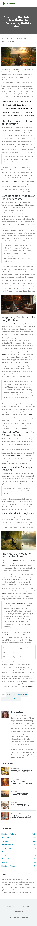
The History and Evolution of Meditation (17, 101)
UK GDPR (25, 909)
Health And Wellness (18, 834)
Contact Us (18, 911)
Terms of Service (24, 906)
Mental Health (18, 837)
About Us (10, 906)
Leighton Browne (28, 69)
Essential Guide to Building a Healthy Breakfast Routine (21, 771)
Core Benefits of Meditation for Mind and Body (19, 105)
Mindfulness (18, 852)
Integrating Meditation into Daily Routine (17, 108)
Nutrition (18, 855)
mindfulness (15, 699)
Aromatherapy (18, 848)
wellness (5, 699)
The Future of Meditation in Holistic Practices (18, 116)
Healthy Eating (18, 841)
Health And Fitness (18, 866)
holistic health (22, 694)
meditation (11, 694)
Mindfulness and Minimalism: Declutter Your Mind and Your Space (21, 782)
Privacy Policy (14, 909)
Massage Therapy (18, 859)
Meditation (18, 862)
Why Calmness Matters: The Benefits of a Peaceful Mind (20, 816)
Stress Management (18, 845)
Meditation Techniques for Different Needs (17, 112)
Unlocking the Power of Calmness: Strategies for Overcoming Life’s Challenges (21, 793)
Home (3, 36)
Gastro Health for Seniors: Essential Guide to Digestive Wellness (20, 805)
